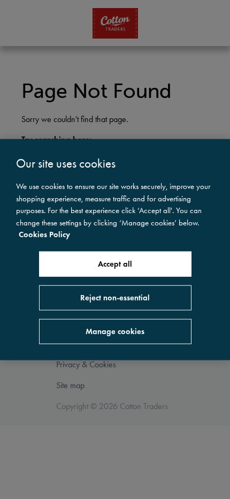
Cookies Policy (44, 234)
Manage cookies (115, 331)
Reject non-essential (115, 297)
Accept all (115, 263)
